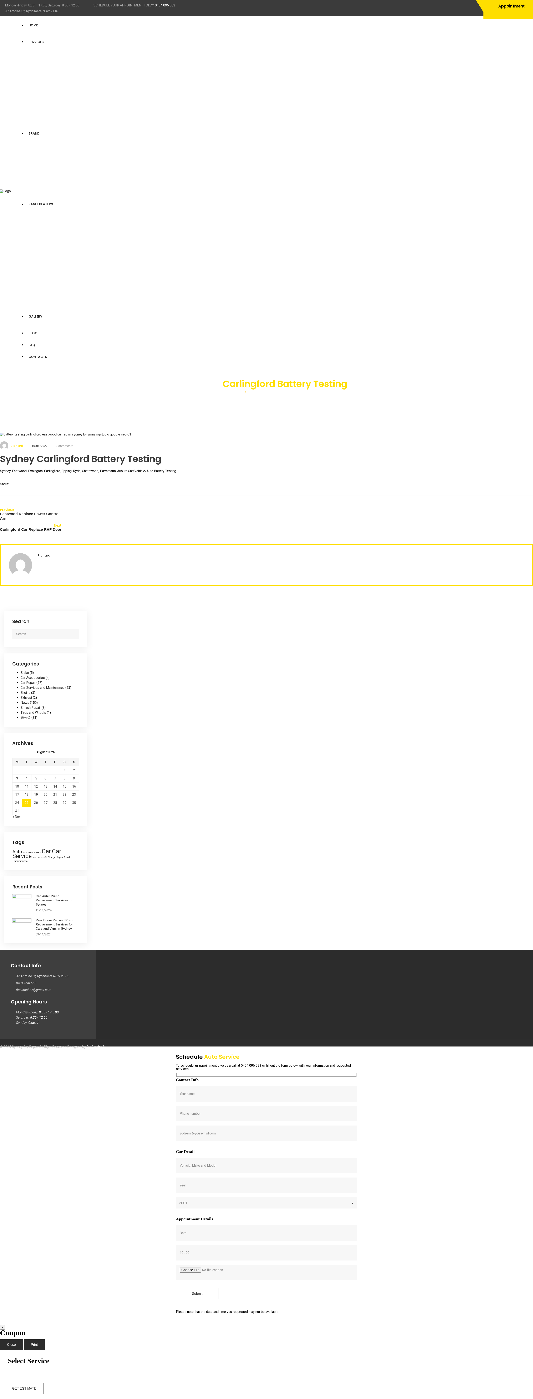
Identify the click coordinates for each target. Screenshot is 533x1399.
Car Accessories (33, 678)
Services (36, 42)
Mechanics (38, 857)
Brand (34, 133)
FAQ (32, 345)
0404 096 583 (165, 5)
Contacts (38, 357)
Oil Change (50, 857)
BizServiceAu (96, 1047)
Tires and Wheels (33, 713)
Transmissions (19, 861)
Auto (17, 851)
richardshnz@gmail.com (33, 990)
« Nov (16, 817)
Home (33, 25)
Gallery (35, 316)
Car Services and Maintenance (43, 688)
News (25, 703)
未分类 (26, 718)
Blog (33, 333)
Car (46, 851)
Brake (25, 673)
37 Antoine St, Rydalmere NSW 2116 (31, 11)
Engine (25, 693)
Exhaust (26, 698)
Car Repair (28, 683)
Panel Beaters (41, 204)
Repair (59, 857)
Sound (67, 857)
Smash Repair (31, 708)
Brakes (37, 852)
